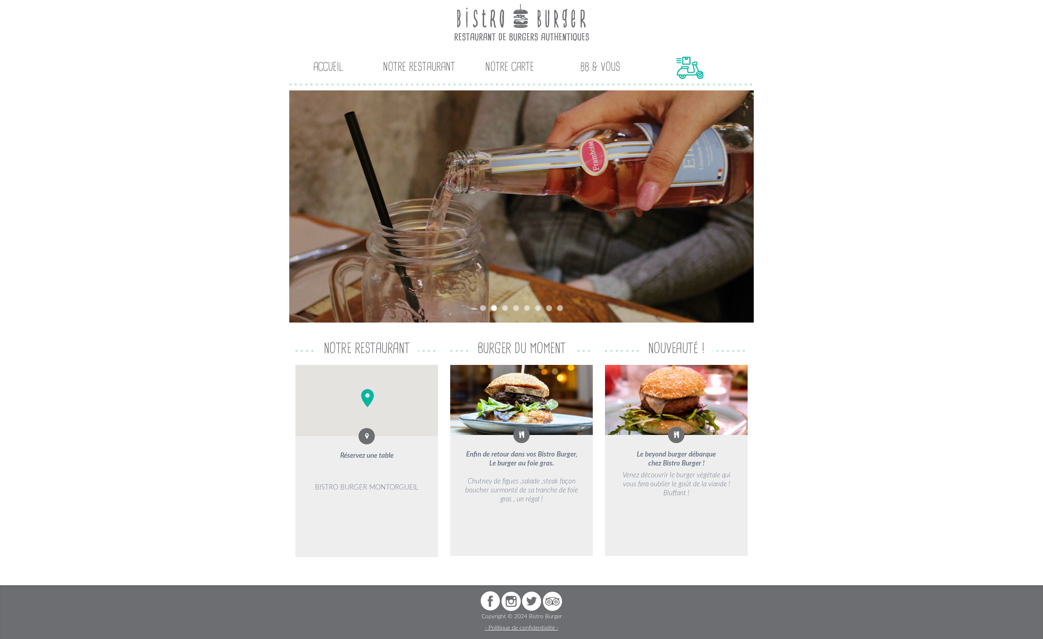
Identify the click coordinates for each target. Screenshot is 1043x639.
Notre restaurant (419, 67)
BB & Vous (600, 67)
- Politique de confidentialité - (522, 628)
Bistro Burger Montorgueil (366, 487)
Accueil (328, 67)
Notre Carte (509, 67)
